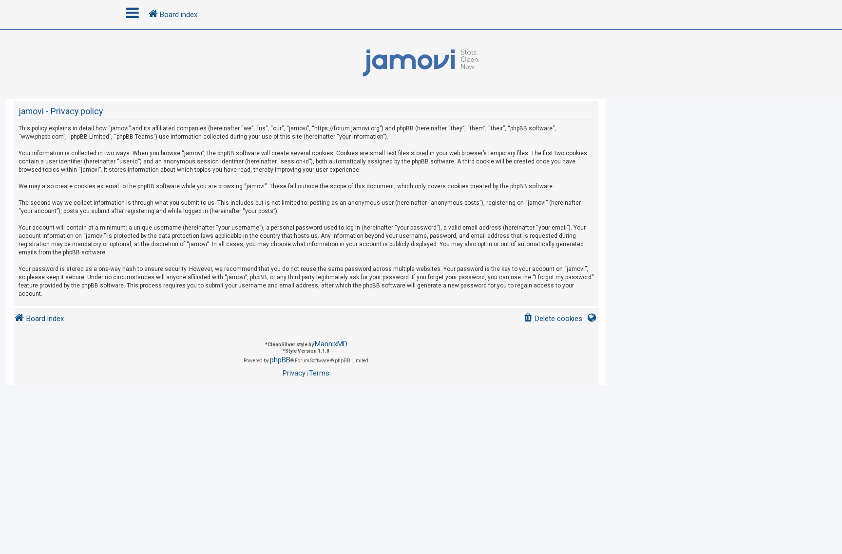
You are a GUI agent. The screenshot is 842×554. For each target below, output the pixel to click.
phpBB (280, 360)
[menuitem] (553, 318)
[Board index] (421, 63)
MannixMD (331, 344)
